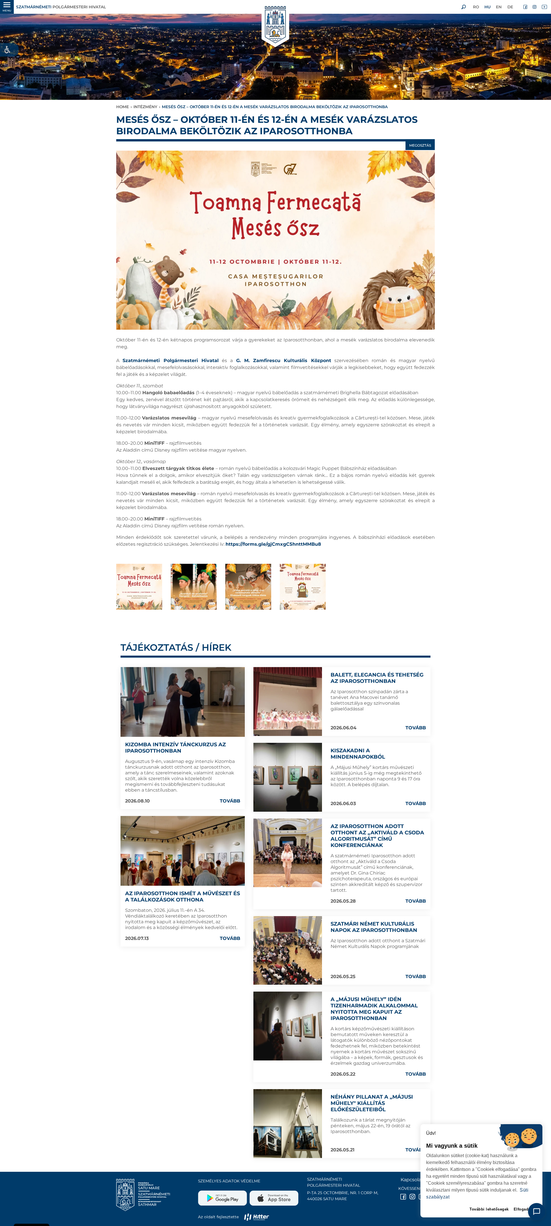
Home (122, 106)
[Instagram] (535, 7)
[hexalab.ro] (256, 1217)
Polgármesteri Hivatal (61, 7)
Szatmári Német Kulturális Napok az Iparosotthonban (374, 927)
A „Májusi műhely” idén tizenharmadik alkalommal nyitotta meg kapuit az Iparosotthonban (374, 1008)
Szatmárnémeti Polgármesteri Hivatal (171, 360)
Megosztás (420, 145)
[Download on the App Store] (273, 1196)
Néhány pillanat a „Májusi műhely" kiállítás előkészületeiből (372, 1103)
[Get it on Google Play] (223, 1196)
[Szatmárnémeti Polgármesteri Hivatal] (275, 25)
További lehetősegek (489, 1209)
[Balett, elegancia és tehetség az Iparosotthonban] (287, 701)
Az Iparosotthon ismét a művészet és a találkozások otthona (182, 896)
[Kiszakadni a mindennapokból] (287, 777)
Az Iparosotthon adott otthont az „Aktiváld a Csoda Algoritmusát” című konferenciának (377, 835)
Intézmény (145, 106)
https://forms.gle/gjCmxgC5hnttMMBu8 (273, 544)
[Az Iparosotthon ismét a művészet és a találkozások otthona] (183, 851)
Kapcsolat (412, 1179)
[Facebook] (525, 7)
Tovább (230, 801)
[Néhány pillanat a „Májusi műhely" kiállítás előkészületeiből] (287, 1123)
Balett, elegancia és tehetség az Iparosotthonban (377, 678)
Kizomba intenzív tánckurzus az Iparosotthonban (175, 747)
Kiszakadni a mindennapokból (358, 753)
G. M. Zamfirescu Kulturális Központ (283, 360)
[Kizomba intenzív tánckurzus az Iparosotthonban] (183, 702)
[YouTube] (544, 7)
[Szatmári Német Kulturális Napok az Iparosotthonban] (287, 950)
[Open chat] (536, 1211)
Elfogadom (524, 1209)
